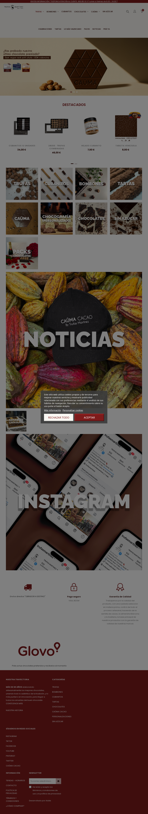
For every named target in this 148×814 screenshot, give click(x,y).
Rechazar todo (58, 417)
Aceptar (89, 417)
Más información (52, 410)
